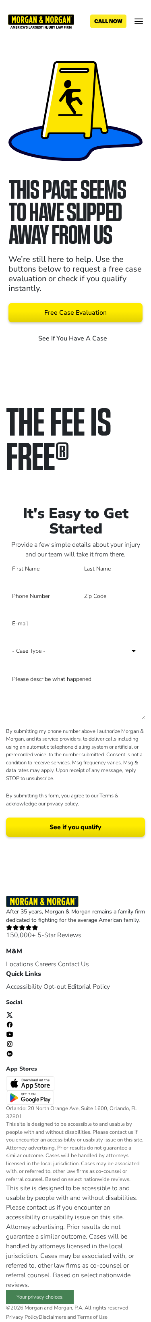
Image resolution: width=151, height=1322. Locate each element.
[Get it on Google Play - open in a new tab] (31, 1097)
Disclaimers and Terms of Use (73, 1317)
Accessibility (24, 986)
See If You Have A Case (73, 338)
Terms (106, 795)
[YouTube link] (9, 1033)
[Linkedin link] (9, 1053)
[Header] (41, 21)
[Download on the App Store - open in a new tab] (31, 1083)
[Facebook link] (9, 1024)
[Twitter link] (9, 1014)
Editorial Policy (89, 986)
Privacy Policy (22, 1317)
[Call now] (108, 21)
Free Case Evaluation (75, 312)
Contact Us (73, 964)
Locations (19, 964)
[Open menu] (138, 21)
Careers (45, 964)
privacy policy (62, 803)
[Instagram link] (9, 1043)
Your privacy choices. (40, 1297)
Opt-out (54, 986)
